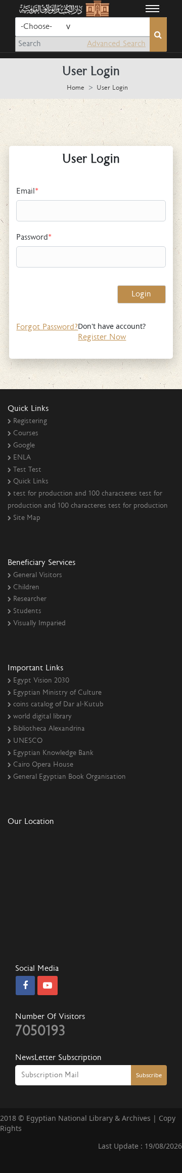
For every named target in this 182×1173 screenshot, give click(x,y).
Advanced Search (116, 44)
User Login (112, 88)
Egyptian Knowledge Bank (53, 753)
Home (75, 88)
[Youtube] (47, 986)
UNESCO (27, 741)
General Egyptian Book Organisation (69, 777)
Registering (30, 421)
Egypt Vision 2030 (41, 681)
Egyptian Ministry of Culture (57, 693)
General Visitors (37, 575)
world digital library (42, 717)
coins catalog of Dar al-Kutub (58, 704)
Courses (25, 433)
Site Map (26, 518)
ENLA (22, 458)
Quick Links (31, 481)
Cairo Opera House (43, 765)
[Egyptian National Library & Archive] (63, 8)
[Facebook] (25, 986)
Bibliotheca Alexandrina (49, 729)
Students (27, 611)
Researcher (30, 599)
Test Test (27, 470)
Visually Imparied (39, 623)
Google (24, 445)
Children (26, 587)
